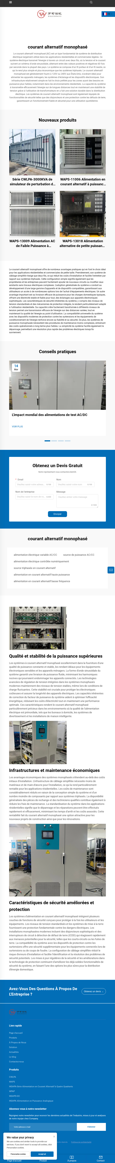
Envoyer (57, 514)
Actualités (14, 1052)
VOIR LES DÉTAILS (32, 152)
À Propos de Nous (17, 1042)
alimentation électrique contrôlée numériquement (41, 561)
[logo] (49, 14)
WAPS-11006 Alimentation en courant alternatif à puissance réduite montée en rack (82, 182)
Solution (13, 1047)
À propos (71, 1160)
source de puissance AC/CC (78, 554)
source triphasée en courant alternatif (35, 568)
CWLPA (12, 1077)
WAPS (12, 1081)
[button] (47, 440)
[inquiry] (111, 570)
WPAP (12, 1091)
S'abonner (91, 1127)
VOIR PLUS (17, 426)
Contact (100, 1160)
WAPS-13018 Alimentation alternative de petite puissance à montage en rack (83, 243)
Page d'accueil (16, 1033)
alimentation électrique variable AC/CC (35, 554)
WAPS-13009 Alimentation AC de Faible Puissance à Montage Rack (32, 243)
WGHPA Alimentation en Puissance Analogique (31, 1101)
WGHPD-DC (14, 1096)
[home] (18, 1012)
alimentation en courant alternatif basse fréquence (42, 581)
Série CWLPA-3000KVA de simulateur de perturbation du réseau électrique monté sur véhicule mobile (32, 182)
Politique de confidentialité (81, 1142)
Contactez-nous (16, 1061)
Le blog (12, 1057)
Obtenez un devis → (94, 991)
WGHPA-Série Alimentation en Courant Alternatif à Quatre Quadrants (41, 1086)
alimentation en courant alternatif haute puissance (42, 574)
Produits (13, 1037)
